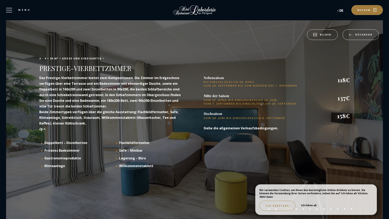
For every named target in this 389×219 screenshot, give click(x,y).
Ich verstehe (277, 205)
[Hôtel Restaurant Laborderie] (194, 10)
